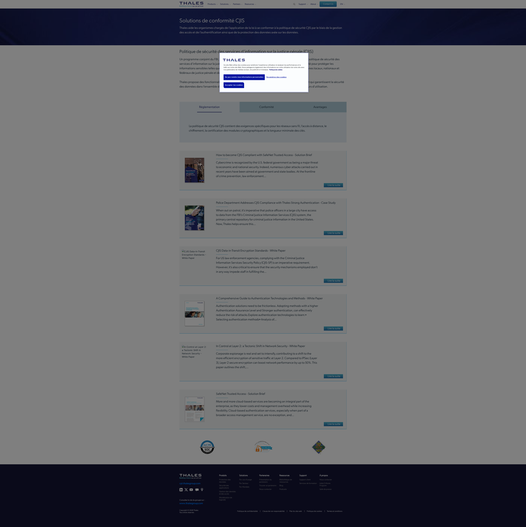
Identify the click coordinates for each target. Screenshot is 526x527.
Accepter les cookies (234, 85)
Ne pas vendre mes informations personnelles (244, 77)
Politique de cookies (275, 70)
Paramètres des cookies (276, 77)
